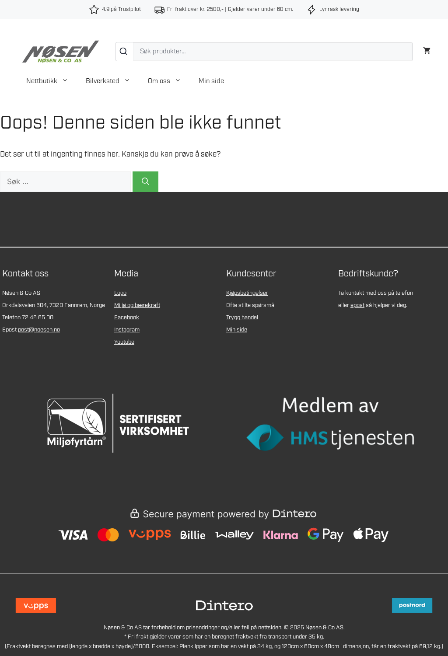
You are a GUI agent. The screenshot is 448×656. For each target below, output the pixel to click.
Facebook (126, 317)
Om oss (159, 81)
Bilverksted (102, 81)
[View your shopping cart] (426, 49)
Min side (211, 81)
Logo (120, 293)
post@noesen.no (39, 330)
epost (357, 305)
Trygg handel (242, 317)
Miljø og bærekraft (137, 305)
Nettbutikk (41, 81)
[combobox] (264, 51)
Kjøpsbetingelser (247, 293)
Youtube (124, 342)
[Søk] (124, 51)
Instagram (127, 330)
